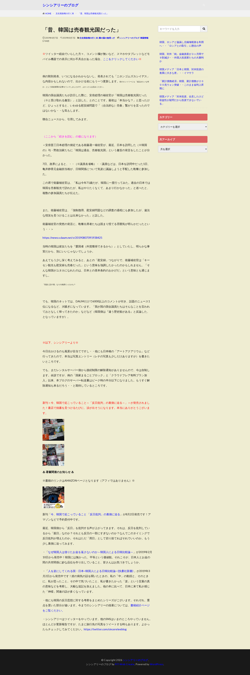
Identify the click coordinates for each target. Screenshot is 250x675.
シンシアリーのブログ (61, 5)
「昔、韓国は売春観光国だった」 (93, 13)
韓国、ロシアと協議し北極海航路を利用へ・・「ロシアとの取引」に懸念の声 (181, 44)
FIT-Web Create (124, 664)
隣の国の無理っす (107, 38)
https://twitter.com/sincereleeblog (105, 629)
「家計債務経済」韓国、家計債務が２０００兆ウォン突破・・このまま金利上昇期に (181, 85)
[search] (204, 29)
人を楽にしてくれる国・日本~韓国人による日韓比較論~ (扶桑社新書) (90, 571)
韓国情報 (144, 38)
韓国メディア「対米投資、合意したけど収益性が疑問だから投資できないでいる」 (181, 100)
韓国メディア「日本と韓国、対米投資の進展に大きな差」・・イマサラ (181, 71)
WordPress (156, 664)
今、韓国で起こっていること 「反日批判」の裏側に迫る (85, 514)
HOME (48, 13)
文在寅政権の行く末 (65, 13)
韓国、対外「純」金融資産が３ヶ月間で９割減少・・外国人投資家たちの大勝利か (181, 57)
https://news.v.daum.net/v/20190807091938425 (72, 237)
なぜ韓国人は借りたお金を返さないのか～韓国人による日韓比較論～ (90, 552)
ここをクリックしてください (121, 59)
